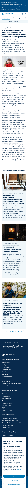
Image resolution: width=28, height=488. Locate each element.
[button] (25, 6)
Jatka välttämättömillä (14, 484)
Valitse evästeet (14, 480)
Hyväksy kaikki (14, 476)
